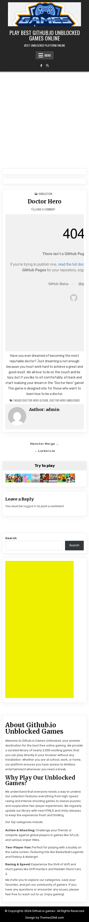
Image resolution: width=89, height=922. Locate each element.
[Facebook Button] (41, 66)
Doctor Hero (44, 201)
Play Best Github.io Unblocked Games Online (44, 35)
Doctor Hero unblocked (65, 400)
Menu (47, 55)
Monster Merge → (44, 443)
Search (11, 538)
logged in (30, 506)
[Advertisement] (44, 118)
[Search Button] (47, 66)
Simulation (45, 194)
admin (53, 409)
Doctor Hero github (35, 400)
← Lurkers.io (44, 451)
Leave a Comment (45, 209)
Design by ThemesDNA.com (44, 917)
